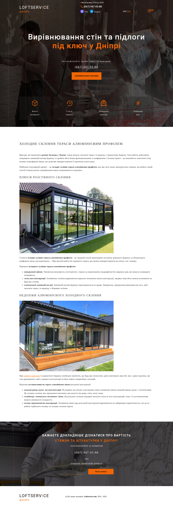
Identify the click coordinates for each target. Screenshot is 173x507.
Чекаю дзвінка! (101, 471)
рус (129, 11)
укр (124, 11)
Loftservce (34, 9)
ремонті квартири (32, 376)
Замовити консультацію (87, 76)
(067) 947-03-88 (93, 6)
